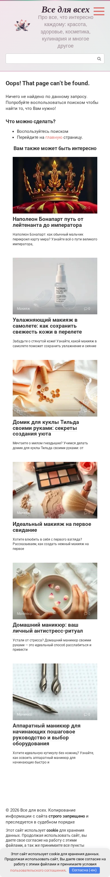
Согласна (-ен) (84, 870)
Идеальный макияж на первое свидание (52, 527)
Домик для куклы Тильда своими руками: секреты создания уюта (46, 428)
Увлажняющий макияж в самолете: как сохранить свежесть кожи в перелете (47, 326)
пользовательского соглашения (37, 870)
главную (53, 137)
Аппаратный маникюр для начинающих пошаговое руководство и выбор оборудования (47, 734)
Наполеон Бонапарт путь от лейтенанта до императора (48, 222)
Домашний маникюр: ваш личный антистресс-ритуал (48, 628)
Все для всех (65, 9)
